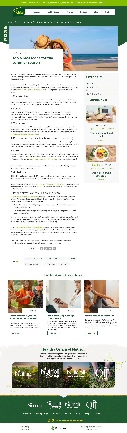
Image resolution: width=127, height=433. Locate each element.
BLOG (19, 22)
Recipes (83, 12)
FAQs (87, 413)
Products (36, 12)
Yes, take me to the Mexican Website (90, 3)
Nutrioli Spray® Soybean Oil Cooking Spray (30, 90)
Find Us (70, 12)
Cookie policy (24, 429)
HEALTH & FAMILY (94, 94)
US (108, 12)
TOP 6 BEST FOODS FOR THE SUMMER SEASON (57, 22)
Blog (96, 12)
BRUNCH (101, 140)
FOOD (88, 91)
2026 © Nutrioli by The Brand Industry (69, 420)
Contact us (99, 413)
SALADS (101, 180)
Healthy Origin (53, 12)
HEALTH (28, 22)
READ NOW (16, 333)
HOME (11, 22)
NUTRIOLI (90, 87)
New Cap (27, 413)
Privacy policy (24, 427)
